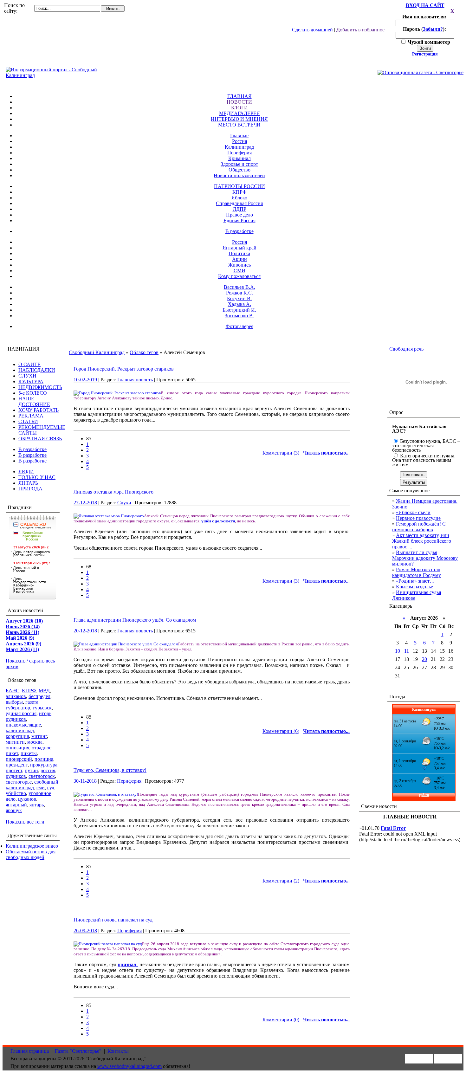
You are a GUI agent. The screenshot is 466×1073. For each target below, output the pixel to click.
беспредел (39, 696)
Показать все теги (25, 821)
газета (31, 702)
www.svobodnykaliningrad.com (129, 1066)
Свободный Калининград (97, 352)
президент (17, 764)
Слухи (124, 502)
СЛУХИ (27, 375)
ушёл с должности (218, 521)
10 (397, 651)
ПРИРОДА (30, 488)
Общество (239, 169)
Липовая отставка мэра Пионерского (113, 491)
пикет (12, 753)
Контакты (118, 1051)
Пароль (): (425, 29)
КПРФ (239, 192)
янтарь (36, 804)
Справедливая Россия (239, 203)
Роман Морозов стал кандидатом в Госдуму (416, 572)
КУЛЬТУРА (30, 381)
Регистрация (425, 54)
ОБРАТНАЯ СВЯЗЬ (40, 438)
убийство (16, 793)
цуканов (27, 799)
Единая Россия (239, 220)
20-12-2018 (85, 630)
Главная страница (29, 1051)
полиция (44, 759)
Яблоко (239, 197)
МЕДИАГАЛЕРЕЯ (239, 113)
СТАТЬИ (28, 421)
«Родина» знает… (415, 581)
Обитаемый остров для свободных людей (30, 854)
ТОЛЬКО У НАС (36, 477)
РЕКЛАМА (30, 415)
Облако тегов (144, 352)
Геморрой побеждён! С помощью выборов (419, 526)
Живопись (239, 265)
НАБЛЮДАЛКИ (36, 370)
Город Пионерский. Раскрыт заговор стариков (124, 369)
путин (31, 770)
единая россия (21, 713)
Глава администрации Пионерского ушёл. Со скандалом (135, 620)
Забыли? (433, 29)
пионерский (19, 759)
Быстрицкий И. (239, 310)
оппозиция (17, 747)
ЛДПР (239, 209)
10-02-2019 (85, 379)
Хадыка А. (239, 304)
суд (50, 787)
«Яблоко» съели (413, 512)
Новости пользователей (239, 175)
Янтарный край (239, 247)
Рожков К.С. (239, 292)
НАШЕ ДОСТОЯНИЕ (34, 401)
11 (406, 651)
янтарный (16, 804)
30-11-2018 (85, 781)
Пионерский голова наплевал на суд (113, 919)
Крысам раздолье (414, 586)
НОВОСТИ (239, 102)
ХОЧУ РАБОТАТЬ (38, 410)
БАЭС (12, 690)
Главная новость (135, 379)
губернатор (18, 707)
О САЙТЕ (29, 364)
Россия (239, 141)
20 (424, 659)
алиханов (16, 696)
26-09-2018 (85, 930)
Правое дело (239, 214)
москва (34, 742)
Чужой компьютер (428, 42)
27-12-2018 (85, 502)
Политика (239, 253)
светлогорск (42, 776)
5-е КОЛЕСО (32, 393)
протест (14, 770)
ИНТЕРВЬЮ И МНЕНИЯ (239, 119)
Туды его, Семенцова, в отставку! (110, 770)
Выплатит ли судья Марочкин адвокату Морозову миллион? (425, 558)
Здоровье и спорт (239, 164)
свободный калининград (32, 784)
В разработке (239, 231)
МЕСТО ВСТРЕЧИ (239, 124)
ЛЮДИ (26, 471)
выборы (14, 702)
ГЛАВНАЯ (239, 96)
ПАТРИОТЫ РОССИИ (239, 186)
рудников (16, 776)
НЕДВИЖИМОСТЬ (40, 387)
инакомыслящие (23, 724)
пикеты (29, 753)
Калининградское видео (32, 846)
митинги (15, 742)
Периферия (239, 152)
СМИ (239, 270)
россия (48, 770)
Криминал (239, 158)
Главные (239, 135)
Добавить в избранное (360, 29)
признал (128, 964)
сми (40, 787)
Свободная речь (406, 349)
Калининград (239, 147)
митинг (39, 736)
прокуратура (43, 764)
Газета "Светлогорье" (78, 1051)
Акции (239, 259)
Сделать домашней (312, 29)
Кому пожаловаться (239, 276)
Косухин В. (239, 298)
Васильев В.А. (239, 287)
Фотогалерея (239, 326)
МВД (44, 690)
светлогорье (19, 782)
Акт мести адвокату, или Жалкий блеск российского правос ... (421, 541)
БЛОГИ (239, 107)
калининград (20, 730)
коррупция (17, 736)
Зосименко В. (239, 315)
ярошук (14, 810)
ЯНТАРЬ (28, 483)
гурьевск (42, 707)
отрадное (41, 747)
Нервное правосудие (418, 518)
